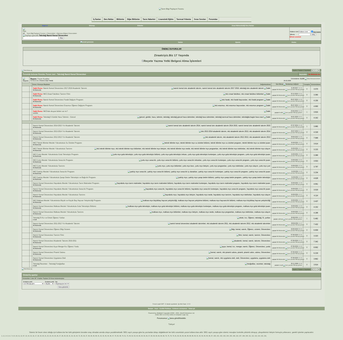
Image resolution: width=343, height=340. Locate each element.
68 (163, 336)
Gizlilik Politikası (165, 308)
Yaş (56, 282)
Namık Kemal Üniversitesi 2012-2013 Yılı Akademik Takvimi (56, 137)
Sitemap (92, 25)
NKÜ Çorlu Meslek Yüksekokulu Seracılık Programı (53, 160)
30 (67, 336)
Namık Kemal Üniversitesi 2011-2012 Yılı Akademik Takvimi (56, 224)
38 (89, 336)
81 (175, 336)
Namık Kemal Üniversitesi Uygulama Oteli (49, 258)
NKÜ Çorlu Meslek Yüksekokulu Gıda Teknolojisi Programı (56, 154)
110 (237, 336)
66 (159, 336)
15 (31, 336)
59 (156, 336)
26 (57, 336)
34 (77, 336)
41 (98, 336)
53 (134, 336)
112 (253, 336)
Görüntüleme (315, 84)
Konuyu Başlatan (44, 84)
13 (26, 336)
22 (48, 336)
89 (192, 336)
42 (101, 336)
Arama (294, 42)
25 (55, 336)
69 (161, 336)
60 (151, 336)
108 (243, 336)
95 (207, 336)
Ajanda (237, 42)
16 (33, 336)
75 (168, 336)
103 (224, 336)
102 (221, 336)
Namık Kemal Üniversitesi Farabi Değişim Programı (63, 100)
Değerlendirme (265, 84)
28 (62, 336)
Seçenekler (303, 74)
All (318, 70)
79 (173, 336)
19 (40, 336)
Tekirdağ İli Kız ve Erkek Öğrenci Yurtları (49, 218)
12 (21, 336)
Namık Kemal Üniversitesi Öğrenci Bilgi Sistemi (51, 229)
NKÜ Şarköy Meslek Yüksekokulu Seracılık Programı (53, 172)
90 (195, 336)
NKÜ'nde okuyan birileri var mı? (55, 111)
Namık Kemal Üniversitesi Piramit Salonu (49, 252)
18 (38, 336)
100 (214, 336)
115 (262, 336)
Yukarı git (191, 308)
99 (96, 336)
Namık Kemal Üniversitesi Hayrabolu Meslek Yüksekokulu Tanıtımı (59, 195)
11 (19, 336)
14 (28, 336)
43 (103, 336)
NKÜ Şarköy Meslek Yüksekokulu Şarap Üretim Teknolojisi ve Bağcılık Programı (64, 177)
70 (115, 336)
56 (147, 336)
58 (154, 336)
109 (246, 336)
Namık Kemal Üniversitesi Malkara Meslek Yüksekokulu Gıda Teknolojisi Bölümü (64, 206)
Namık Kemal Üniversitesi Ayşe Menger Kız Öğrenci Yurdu (56, 247)
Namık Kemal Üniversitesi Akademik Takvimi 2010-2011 (54, 241)
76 (166, 336)
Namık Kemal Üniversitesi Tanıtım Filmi (48, 235)
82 (180, 336)
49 (130, 336)
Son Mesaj (279, 84)
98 (188, 336)
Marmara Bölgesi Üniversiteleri (67, 33)
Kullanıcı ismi (294, 31)
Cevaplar (307, 84)
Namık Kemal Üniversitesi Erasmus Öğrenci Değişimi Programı (67, 105)
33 (74, 336)
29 (65, 336)
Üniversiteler (51, 33)
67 (24, 336)
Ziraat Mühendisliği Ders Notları (243, 25)
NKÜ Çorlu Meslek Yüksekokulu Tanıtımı (49, 166)
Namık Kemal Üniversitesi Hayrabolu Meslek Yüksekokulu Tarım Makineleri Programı (66, 183)
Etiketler (140, 25)
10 (16, 336)
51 (125, 336)
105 (231, 336)
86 (185, 336)
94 (204, 336)
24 (52, 336)
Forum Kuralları (43, 79)
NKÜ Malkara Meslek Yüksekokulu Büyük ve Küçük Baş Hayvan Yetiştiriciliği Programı (67, 200)
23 (50, 336)
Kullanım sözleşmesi (179, 308)
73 (127, 336)
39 (91, 336)
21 (45, 336)
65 (139, 336)
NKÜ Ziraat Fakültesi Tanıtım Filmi (56, 94)
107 (240, 336)
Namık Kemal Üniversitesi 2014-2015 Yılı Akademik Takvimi (56, 126)
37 (86, 336)
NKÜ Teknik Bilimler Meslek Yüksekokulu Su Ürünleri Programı (57, 143)
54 (137, 336)
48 (120, 336)
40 (93, 336)
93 (202, 336)
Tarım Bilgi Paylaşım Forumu (36, 33)
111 (250, 336)
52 (132, 336)
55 (144, 336)
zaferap (280, 219)
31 (69, 336)
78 (171, 336)
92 (200, 336)
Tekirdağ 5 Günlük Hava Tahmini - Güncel (59, 117)
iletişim (272, 332)
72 (79, 336)
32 (72, 336)
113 (256, 336)
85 (183, 336)
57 (149, 336)
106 (234, 336)
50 (118, 336)
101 (218, 336)
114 (259, 336)
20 (43, 336)
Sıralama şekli (27, 282)
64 (142, 336)
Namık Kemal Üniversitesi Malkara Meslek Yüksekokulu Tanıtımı (58, 212)
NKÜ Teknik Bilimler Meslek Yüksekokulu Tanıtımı (52, 149)
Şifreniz (292, 34)
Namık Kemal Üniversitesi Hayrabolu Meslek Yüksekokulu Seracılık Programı (63, 189)
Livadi (35, 219)
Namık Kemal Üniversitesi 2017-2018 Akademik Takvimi (65, 88)
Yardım (180, 42)
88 (190, 336)
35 (81, 336)
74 (122, 336)
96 (209, 336)
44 (108, 336)
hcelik (281, 112)
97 (212, 336)
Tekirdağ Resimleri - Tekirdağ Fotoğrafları (49, 264)
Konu (34, 84)
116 (265, 336)
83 (178, 336)
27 (60, 336)
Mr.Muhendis (34, 80)
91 (197, 336)
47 (113, 336)
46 (110, 336)
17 (36, 336)
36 (84, 336)
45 (106, 336)
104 (227, 336)
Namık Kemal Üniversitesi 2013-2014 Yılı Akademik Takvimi (56, 131)
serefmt (35, 113)
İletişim (150, 308)
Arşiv (156, 308)
